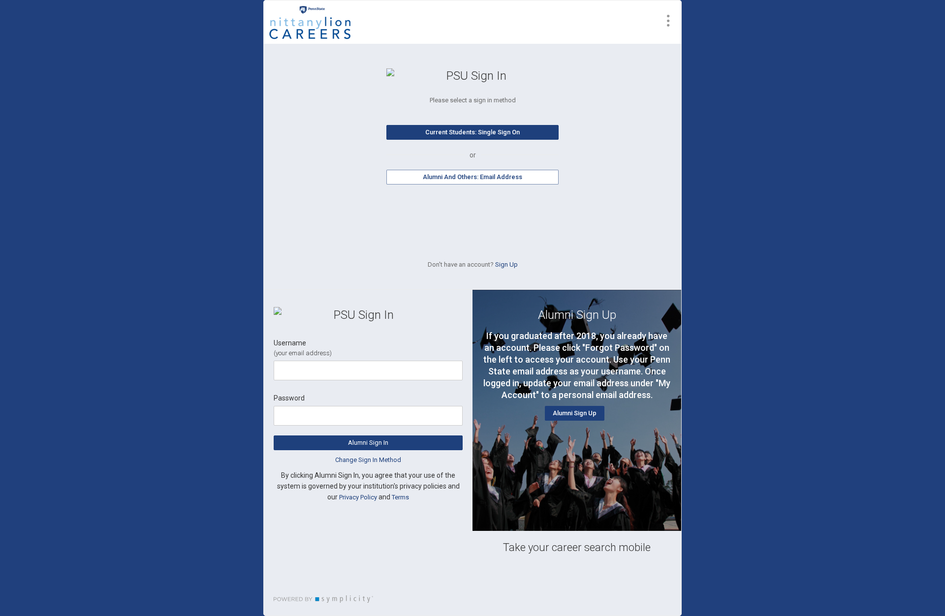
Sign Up (506, 264)
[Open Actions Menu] (668, 20)
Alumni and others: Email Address (472, 177)
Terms (400, 497)
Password (289, 398)
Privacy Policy (358, 497)
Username (290, 343)
